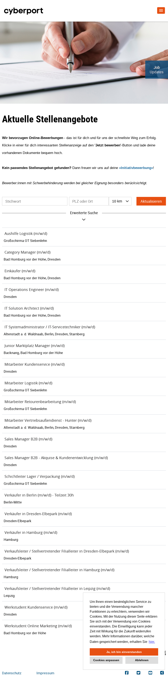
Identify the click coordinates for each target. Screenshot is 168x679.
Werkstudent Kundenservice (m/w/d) (36, 607)
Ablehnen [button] (142, 660)
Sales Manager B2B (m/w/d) (28, 439)
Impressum (45, 673)
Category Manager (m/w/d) (27, 252)
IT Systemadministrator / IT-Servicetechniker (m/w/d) (50, 326)
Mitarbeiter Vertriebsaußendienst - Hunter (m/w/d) (48, 420)
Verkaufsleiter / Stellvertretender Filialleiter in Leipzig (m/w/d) (57, 588)
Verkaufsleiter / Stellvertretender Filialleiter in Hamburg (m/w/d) (59, 569)
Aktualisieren (151, 201)
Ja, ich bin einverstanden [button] (124, 652)
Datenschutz (11, 673)
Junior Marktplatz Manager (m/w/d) (35, 345)
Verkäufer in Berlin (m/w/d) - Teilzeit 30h (39, 495)
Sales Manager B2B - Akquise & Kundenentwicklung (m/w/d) (56, 457)
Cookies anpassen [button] (106, 660)
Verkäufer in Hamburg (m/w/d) (31, 532)
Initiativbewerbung (136, 168)
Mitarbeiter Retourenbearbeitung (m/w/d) (40, 401)
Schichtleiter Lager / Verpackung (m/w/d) (40, 476)
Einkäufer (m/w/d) (20, 270)
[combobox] (120, 201)
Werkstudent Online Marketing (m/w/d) (38, 625)
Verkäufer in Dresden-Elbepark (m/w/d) (38, 513)
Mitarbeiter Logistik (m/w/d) (28, 382)
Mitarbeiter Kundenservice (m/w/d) (35, 364)
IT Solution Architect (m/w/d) (29, 308)
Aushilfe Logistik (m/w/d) (26, 233)
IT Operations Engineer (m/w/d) (32, 289)
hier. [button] (152, 641)
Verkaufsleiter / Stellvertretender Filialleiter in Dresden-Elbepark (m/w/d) (67, 551)
